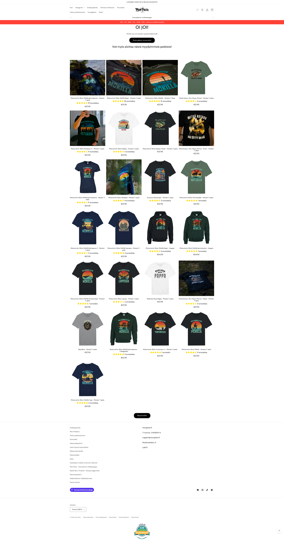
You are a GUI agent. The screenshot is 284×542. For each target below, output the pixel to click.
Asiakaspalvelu (75, 428)
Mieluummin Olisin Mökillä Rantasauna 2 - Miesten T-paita (88, 249)
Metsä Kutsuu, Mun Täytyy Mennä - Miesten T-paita (196, 98)
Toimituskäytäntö (124, 517)
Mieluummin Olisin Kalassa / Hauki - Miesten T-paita (160, 149)
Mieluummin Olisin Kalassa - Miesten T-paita (124, 149)
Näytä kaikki (142, 415)
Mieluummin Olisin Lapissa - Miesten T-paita (124, 299)
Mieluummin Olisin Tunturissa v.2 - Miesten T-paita (160, 349)
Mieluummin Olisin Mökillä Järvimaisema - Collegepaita (124, 350)
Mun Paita (78, 517)
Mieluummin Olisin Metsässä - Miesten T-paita (123, 197)
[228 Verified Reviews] (142, 540)
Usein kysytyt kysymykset (79, 447)
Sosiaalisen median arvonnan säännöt (83, 463)
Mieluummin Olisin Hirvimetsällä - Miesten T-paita (196, 197)
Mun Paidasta (75, 432)
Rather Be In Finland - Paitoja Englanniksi (85, 471)
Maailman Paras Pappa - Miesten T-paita (160, 299)
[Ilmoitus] (213, 17)
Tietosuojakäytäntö (101, 517)
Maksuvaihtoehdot (76, 451)
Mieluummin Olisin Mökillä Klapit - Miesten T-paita (124, 98)
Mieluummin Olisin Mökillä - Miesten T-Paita (160, 98)
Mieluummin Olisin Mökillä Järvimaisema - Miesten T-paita (88, 99)
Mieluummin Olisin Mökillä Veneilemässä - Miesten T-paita (88, 300)
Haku (71, 459)
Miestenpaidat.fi (76, 475)
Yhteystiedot (135, 517)
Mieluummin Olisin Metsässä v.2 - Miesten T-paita (87, 149)
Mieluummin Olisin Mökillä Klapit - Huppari (160, 248)
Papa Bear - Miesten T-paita (87, 349)
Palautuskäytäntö (76, 443)
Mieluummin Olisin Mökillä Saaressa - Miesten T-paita (123, 249)
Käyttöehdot (113, 517)
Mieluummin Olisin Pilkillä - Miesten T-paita (196, 349)
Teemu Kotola (75, 482)
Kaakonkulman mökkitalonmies (81, 478)
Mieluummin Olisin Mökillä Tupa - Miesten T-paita (87, 400)
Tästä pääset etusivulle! (142, 40)
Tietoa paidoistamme (77, 435)
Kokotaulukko (74, 455)
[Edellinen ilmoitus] (70, 17)
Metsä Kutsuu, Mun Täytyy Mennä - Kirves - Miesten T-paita (196, 149)
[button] (80, 7)
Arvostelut (73, 439)
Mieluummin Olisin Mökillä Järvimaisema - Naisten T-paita (87, 198)
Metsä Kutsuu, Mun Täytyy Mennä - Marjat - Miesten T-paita (196, 300)
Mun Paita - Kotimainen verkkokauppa (83, 467)
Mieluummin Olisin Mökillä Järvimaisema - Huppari (196, 248)
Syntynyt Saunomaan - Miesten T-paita (160, 197)
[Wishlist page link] (197, 10)
